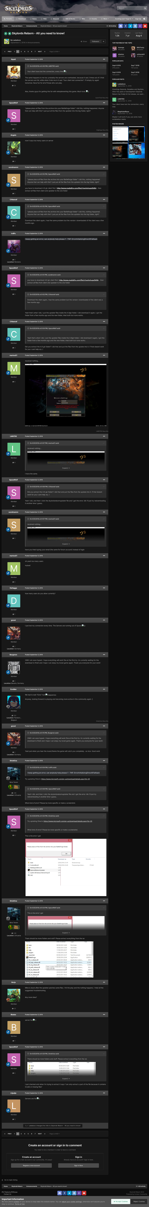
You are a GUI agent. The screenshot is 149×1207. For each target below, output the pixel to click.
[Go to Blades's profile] (13, 1027)
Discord (56, 19)
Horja (13, 982)
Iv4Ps (13, 233)
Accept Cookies (121, 1201)
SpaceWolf (13, 103)
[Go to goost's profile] (13, 633)
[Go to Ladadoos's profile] (6, 41)
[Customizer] (144, 18)
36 (15, 85)
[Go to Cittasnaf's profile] (13, 212)
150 (14, 715)
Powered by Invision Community (136, 1194)
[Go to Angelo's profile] (13, 148)
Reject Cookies (139, 1201)
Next (40, 51)
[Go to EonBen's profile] (13, 702)
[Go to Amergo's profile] (115, 49)
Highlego (99, 130)
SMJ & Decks (70, 19)
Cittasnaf (13, 199)
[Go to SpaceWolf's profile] (13, 115)
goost (13, 620)
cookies (16, 1202)
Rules (34, 19)
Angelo (13, 135)
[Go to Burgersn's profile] (13, 667)
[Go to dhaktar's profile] (115, 55)
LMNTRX (51, 66)
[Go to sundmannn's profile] (13, 180)
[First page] (4, 51)
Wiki (83, 19)
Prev (10, 51)
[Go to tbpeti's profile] (13, 72)
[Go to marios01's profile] (13, 368)
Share (84, 41)
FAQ (44, 19)
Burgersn (13, 655)
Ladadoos (17, 40)
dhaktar (121, 54)
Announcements (33, 43)
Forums (9, 19)
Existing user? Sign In (123, 19)
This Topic (136, 8)
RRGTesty (140, 47)
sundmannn (13, 167)
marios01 (13, 355)
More (105, 19)
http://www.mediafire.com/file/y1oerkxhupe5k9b (76, 188)
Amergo (121, 47)
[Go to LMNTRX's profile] (13, 449)
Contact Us (7, 1194)
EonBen (13, 689)
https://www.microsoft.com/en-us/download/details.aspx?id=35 (65, 779)
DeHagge (13, 588)
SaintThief (98, 98)
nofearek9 (141, 54)
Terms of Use (20, 1204)
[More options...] (104, 59)
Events (94, 19)
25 (15, 1008)
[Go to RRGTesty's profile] (133, 49)
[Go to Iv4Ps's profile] (13, 246)
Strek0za (99, 721)
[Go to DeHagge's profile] (13, 600)
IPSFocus (14, 1192)
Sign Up (138, 19)
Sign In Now (78, 1165)
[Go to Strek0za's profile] (13, 773)
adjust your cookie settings (72, 1202)
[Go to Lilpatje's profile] (13, 1106)
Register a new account (31, 1165)
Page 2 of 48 (54, 51)
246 (14, 793)
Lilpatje (13, 1093)
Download (22, 19)
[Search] (145, 8)
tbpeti (13, 59)
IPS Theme (5, 1192)
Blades (13, 1015)
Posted (34, 59)
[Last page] (44, 51)
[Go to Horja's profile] (13, 995)
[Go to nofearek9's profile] (133, 55)
